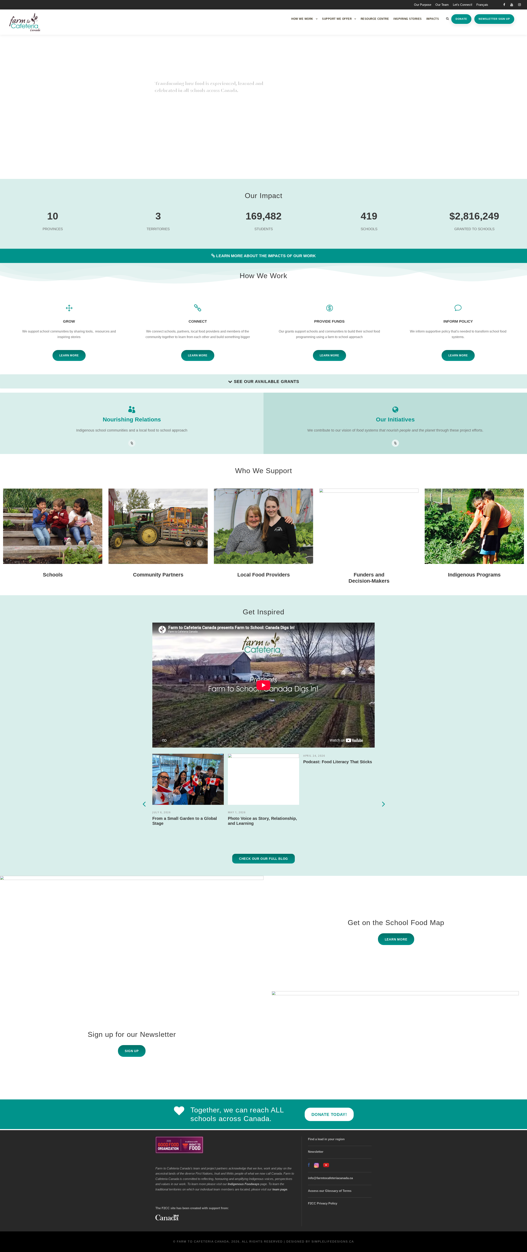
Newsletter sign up (494, 19)
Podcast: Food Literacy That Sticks (337, 762)
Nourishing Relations (132, 419)
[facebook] (504, 4)
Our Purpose (422, 4)
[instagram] (519, 4)
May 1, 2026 (237, 812)
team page (279, 1189)
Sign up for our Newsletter (132, 1034)
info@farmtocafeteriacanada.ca (330, 1178)
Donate (461, 19)
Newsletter (315, 1151)
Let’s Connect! (462, 4)
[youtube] (511, 4)
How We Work (302, 18)
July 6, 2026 (161, 812)
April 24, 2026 (314, 755)
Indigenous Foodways (243, 1184)
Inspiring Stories (407, 18)
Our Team (442, 4)
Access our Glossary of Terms (329, 1190)
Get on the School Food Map (396, 922)
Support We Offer (337, 18)
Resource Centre (375, 18)
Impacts (432, 18)
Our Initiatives (395, 419)
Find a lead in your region (326, 1139)
